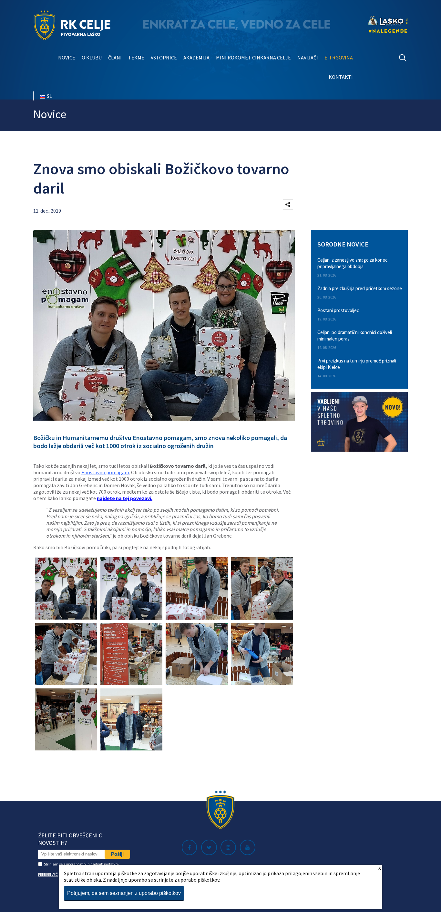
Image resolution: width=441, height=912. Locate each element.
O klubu (92, 57)
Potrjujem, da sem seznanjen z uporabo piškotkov (124, 893)
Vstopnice (164, 57)
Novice (66, 57)
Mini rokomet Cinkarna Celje (253, 57)
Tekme (136, 57)
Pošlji (117, 854)
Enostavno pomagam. (105, 472)
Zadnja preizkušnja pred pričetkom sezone (359, 288)
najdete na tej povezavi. (124, 498)
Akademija (196, 57)
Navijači (307, 57)
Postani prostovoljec (338, 310)
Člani (115, 57)
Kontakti (341, 77)
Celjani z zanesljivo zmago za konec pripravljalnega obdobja (352, 263)
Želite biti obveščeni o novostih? (70, 839)
